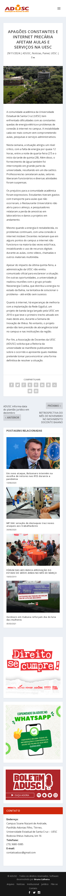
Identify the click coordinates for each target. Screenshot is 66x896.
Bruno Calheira (42, 879)
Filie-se (54, 884)
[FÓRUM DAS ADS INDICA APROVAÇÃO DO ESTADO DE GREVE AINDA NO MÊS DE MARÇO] (33, 550)
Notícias (36, 53)
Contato (33, 888)
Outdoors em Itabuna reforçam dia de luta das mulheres (31, 618)
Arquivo (10, 884)
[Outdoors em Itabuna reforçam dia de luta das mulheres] (33, 597)
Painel (46, 53)
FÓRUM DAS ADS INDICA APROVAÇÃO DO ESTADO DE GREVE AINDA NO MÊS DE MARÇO (31, 571)
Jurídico (45, 884)
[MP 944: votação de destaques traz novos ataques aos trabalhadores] (33, 503)
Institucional (33, 884)
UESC (54, 53)
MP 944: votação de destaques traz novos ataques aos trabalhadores (30, 524)
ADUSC (27, 53)
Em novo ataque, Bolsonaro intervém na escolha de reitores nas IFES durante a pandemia (29, 476)
